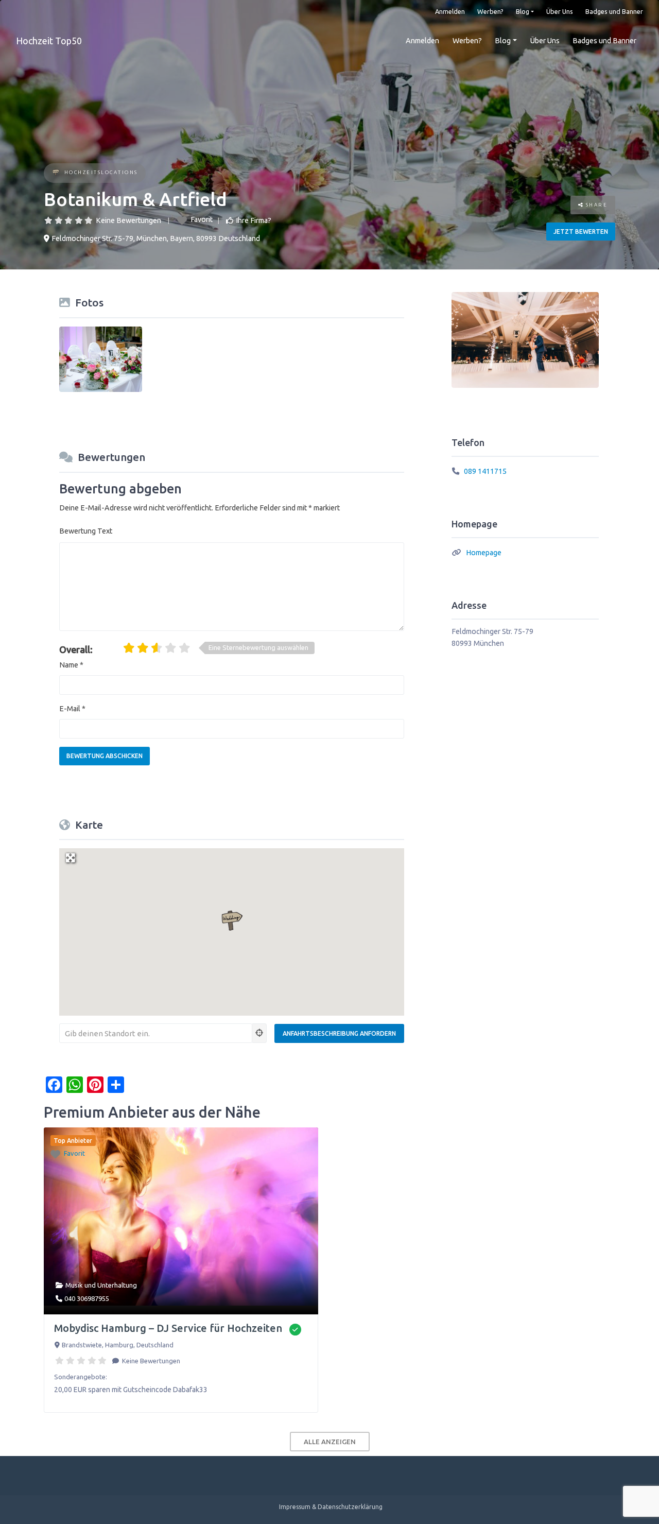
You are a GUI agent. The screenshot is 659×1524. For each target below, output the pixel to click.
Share (595, 205)
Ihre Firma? (253, 220)
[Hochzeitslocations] (55, 173)
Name (71, 665)
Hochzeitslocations (101, 172)
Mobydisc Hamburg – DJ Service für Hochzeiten (168, 1328)
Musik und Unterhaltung (101, 1285)
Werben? (490, 11)
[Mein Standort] (259, 1033)
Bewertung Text (85, 531)
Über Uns (559, 11)
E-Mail (72, 709)
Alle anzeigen (330, 1441)
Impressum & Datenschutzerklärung (331, 1506)
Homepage (483, 553)
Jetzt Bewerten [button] (580, 231)
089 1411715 (485, 471)
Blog (522, 11)
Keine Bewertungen (128, 220)
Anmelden (450, 11)
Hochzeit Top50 (49, 41)
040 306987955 (86, 1298)
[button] (232, 920)
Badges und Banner (614, 11)
